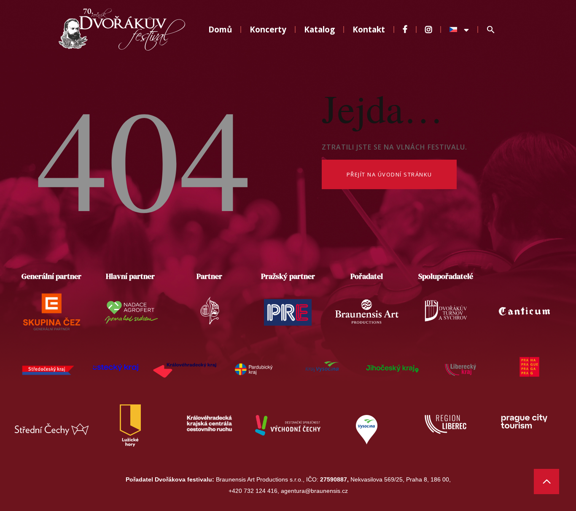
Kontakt (369, 29)
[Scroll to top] (546, 481)
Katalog (319, 29)
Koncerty (268, 29)
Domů (220, 29)
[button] (490, 30)
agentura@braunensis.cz (314, 490)
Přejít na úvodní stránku (389, 174)
